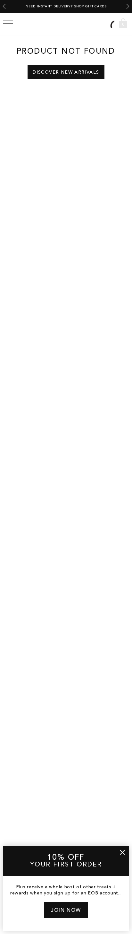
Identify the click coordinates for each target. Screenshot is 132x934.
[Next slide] (127, 6)
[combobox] (111, 24)
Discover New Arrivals (66, 72)
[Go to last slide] (4, 6)
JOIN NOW (66, 910)
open (8, 24)
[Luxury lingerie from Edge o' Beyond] (66, 24)
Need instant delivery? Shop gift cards (66, 6)
